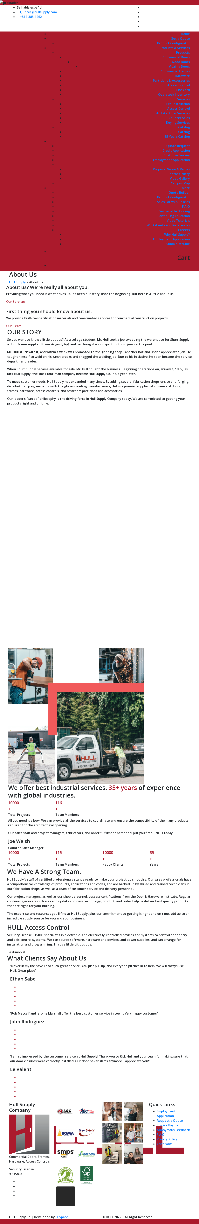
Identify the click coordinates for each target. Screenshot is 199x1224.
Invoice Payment (169, 1125)
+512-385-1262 (31, 17)
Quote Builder (179, 192)
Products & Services (175, 48)
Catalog (184, 127)
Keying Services (178, 122)
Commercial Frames (175, 71)
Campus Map (180, 183)
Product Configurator (173, 43)
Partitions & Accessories (171, 80)
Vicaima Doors (179, 66)
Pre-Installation (178, 104)
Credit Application (176, 150)
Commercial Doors (176, 57)
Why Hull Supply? (177, 234)
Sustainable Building (174, 211)
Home (185, 34)
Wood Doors (180, 62)
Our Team (13, 326)
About (185, 164)
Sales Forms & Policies (173, 202)
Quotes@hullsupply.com (38, 12)
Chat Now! (164, 1144)
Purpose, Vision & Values (171, 169)
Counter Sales (179, 118)
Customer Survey (177, 155)
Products (183, 52)
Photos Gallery (179, 174)
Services (183, 99)
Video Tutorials (178, 220)
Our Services (15, 301)
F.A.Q (186, 206)
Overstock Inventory (174, 94)
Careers (184, 230)
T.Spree (62, 1217)
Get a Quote (180, 38)
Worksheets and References (168, 225)
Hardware (182, 76)
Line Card (183, 90)
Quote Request (178, 146)
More (186, 188)
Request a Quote (170, 1120)
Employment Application (171, 160)
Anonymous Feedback (173, 1130)
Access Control (178, 85)
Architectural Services (173, 113)
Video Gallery (180, 178)
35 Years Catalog (177, 136)
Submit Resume (178, 244)
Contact (184, 141)
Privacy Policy (167, 1139)
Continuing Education (173, 216)
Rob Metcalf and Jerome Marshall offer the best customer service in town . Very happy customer (84, 1013)
